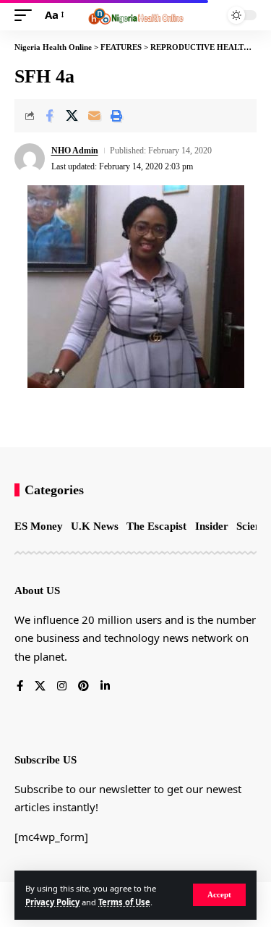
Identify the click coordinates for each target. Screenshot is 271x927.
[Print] (116, 115)
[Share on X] (71, 115)
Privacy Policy (52, 902)
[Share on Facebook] (49, 115)
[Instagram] (62, 687)
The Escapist (156, 526)
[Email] (94, 115)
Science (253, 526)
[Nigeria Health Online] (135, 15)
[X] (40, 687)
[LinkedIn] (105, 687)
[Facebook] (19, 687)
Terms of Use (124, 902)
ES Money (38, 526)
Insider (211, 526)
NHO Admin (74, 150)
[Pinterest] (83, 687)
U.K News (95, 526)
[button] (219, 895)
